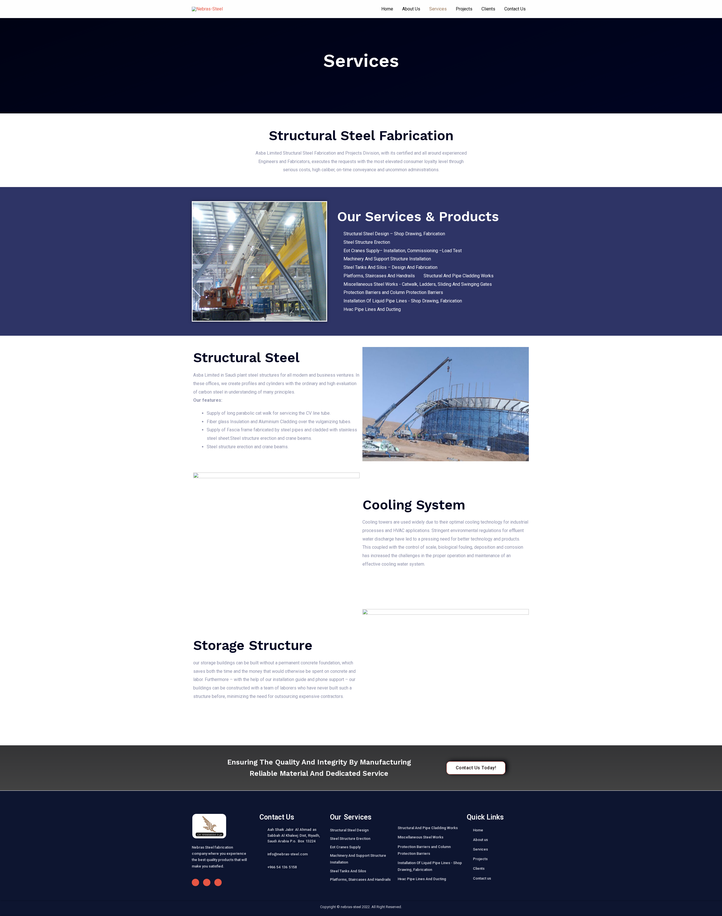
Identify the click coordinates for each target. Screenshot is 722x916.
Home (387, 9)
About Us (411, 9)
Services (438, 9)
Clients (488, 9)
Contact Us (515, 9)
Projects (464, 9)
